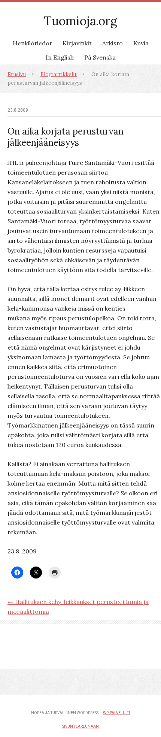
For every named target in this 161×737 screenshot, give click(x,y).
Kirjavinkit (77, 43)
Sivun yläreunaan (80, 726)
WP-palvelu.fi (116, 713)
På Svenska (100, 57)
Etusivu (16, 74)
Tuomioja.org (80, 20)
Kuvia (141, 43)
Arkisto (112, 43)
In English (60, 57)
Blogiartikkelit (58, 74)
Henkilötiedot (32, 43)
